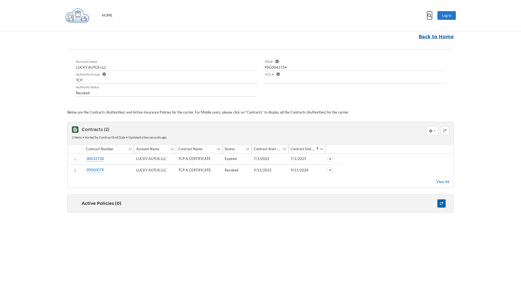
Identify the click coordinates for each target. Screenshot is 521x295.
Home (107, 15)
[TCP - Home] (77, 15)
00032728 (95, 158)
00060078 (95, 170)
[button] (106, 149)
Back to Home (436, 37)
